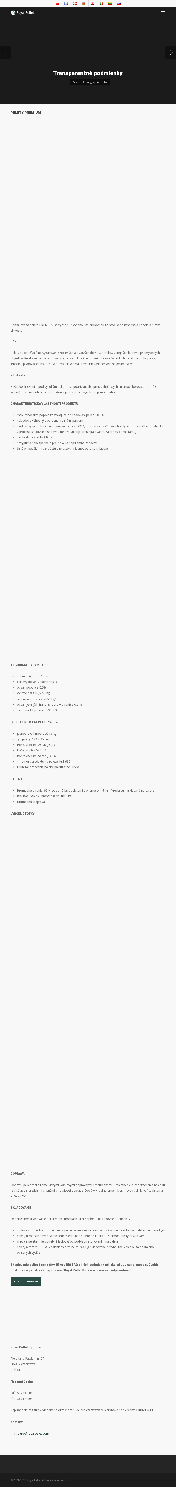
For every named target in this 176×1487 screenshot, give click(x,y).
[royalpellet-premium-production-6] (49, 1107)
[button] (163, 13)
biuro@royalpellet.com (33, 1433)
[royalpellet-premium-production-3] (49, 906)
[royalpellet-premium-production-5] (127, 991)
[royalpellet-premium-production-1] (49, 991)
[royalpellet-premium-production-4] (49, 853)
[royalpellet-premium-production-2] (127, 906)
